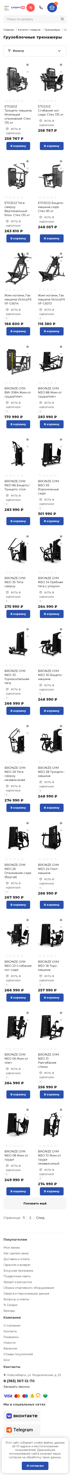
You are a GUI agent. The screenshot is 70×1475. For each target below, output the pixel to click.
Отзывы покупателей (18, 1354)
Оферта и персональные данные (26, 1293)
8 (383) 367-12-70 (41, 7)
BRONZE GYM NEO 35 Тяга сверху (14, 582)
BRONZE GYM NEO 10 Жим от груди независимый (49, 1157)
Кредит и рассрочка (18, 1282)
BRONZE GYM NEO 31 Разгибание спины (48, 1060)
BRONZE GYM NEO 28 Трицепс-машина (51, 772)
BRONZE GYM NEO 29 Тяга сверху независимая (14, 774)
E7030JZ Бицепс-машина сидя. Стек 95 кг (51, 207)
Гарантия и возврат (17, 1265)
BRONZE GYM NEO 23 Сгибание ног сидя (18, 966)
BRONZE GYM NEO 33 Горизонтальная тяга (16, 677)
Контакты (10, 1331)
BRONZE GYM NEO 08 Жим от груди (16, 1155)
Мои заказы (12, 1247)
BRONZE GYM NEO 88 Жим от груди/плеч (50, 392)
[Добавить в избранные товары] (27, 72)
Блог (7, 1360)
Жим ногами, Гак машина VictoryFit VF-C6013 (51, 299)
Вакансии (10, 1348)
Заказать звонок (17, 1387)
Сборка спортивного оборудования (29, 1288)
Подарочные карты (17, 1276)
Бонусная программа (18, 1270)
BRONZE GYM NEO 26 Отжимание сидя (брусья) (17, 871)
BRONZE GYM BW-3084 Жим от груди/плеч (17, 392)
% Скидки (10, 1305)
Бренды (9, 1310)
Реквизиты (11, 1337)
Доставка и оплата (17, 1259)
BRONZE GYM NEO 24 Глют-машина (48, 869)
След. (40, 1218)
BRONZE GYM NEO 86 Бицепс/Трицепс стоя (16, 485)
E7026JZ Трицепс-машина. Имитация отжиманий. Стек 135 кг (18, 114)
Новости (10, 1342)
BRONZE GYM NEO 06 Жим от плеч (16, 1058)
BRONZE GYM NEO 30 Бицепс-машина (50, 675)
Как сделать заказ (16, 1253)
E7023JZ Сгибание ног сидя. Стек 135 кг (51, 110)
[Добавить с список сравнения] (27, 65)
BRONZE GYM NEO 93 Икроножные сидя (48, 487)
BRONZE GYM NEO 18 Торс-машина (48, 966)
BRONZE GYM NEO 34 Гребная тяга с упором (50, 582)
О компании (12, 1325)
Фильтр (18, 51)
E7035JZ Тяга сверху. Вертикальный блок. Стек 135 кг (17, 209)
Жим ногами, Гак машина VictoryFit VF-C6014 (18, 299)
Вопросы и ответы (16, 1299)
